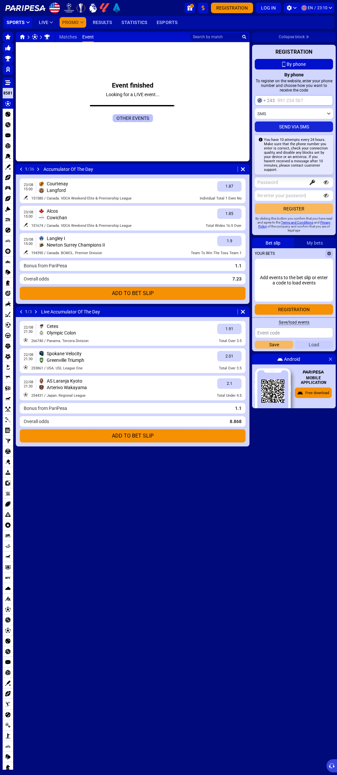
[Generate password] (312, 182)
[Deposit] (203, 8)
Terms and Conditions (297, 222)
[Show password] (326, 182)
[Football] (35, 37)
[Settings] (291, 8)
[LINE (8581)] (22, 37)
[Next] (38, 169)
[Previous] (21, 169)
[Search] (244, 37)
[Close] (330, 359)
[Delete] (243, 169)
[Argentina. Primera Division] (47, 37)
